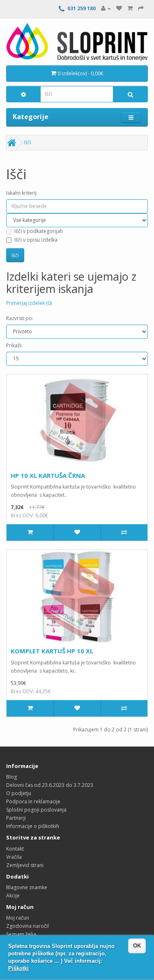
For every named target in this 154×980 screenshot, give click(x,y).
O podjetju (18, 793)
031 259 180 (81, 8)
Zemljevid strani (25, 865)
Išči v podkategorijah (38, 231)
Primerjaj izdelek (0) (29, 303)
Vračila (14, 856)
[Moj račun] (106, 8)
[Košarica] (130, 8)
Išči (27, 142)
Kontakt (15, 848)
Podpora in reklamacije (33, 801)
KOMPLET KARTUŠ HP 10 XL (52, 651)
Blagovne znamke (26, 887)
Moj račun (17, 917)
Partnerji (16, 817)
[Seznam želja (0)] (119, 8)
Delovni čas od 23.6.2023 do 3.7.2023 (49, 785)
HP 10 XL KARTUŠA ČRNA (48, 475)
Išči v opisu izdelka (35, 239)
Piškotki (18, 968)
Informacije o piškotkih (32, 826)
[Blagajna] (141, 8)
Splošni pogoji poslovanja (36, 809)
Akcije (13, 895)
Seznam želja (21, 934)
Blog (11, 776)
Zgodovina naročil (27, 925)
